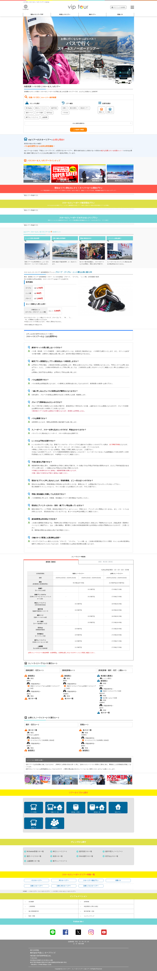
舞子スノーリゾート (32, 117)
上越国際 (44, 117)
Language (26, 9)
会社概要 (31, 901)
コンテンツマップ (89, 916)
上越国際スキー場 (33, 861)
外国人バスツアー (64, 14)
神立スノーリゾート (41, 108)
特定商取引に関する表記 (91, 906)
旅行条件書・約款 (89, 911)
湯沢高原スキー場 (85, 851)
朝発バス (101, 112)
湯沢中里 (54, 108)
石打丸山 (49, 112)
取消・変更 (32, 916)
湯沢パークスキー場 (34, 856)
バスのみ (65, 112)
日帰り (64, 108)
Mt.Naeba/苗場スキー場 (35, 851)
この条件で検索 (78, 129)
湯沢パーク (29, 112)
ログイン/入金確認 (119, 7)
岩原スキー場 (57, 856)
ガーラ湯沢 (39, 112)
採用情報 (86, 901)
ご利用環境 (32, 906)
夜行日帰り (73, 108)
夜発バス (110, 112)
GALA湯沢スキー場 (86, 856)
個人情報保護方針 (34, 911)
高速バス (120, 14)
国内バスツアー (37, 14)
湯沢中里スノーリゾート (114, 851)
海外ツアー (92, 14)
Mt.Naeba (29, 108)
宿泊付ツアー (84, 108)
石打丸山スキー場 (111, 856)
